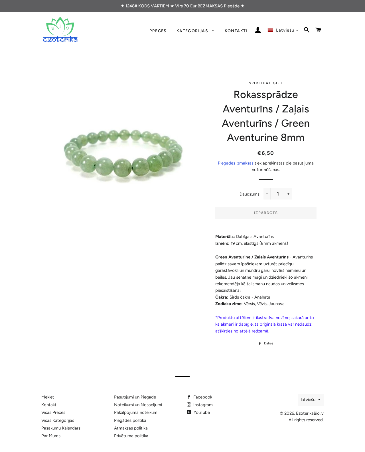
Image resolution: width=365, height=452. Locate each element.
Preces (158, 30)
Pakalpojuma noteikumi (136, 412)
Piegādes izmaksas (236, 163)
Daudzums (249, 194)
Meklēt (47, 397)
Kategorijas (193, 30)
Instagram (202, 404)
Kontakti (236, 30)
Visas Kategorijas (57, 420)
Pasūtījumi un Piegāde (135, 397)
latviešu (308, 399)
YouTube (201, 412)
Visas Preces (53, 412)
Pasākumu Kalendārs (60, 428)
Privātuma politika (131, 435)
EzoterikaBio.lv (310, 413)
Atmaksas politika (131, 428)
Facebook (202, 397)
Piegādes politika (130, 420)
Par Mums (50, 435)
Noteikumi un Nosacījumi (138, 404)
